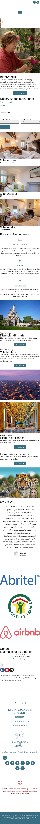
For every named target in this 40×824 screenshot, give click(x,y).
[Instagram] (11, 670)
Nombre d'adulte (5, 119)
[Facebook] (2, 670)
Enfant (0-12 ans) (26, 119)
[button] (20, 12)
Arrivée (2, 105)
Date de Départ (5, 112)
